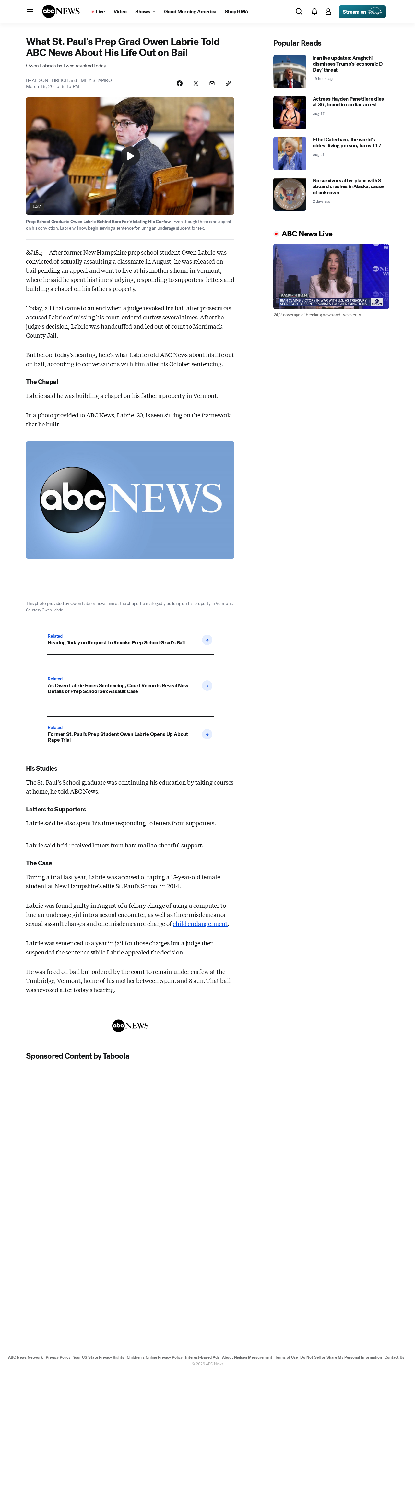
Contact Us (394, 1357)
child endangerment (200, 923)
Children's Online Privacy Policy (155, 1357)
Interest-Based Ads (202, 1357)
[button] (30, 11)
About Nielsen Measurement (247, 1357)
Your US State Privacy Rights (98, 1357)
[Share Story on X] (196, 83)
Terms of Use (286, 1357)
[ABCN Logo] (61, 11)
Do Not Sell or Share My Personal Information (341, 1357)
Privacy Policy (58, 1357)
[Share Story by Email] (212, 83)
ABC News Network (25, 1357)
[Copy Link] (228, 83)
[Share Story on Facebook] (179, 83)
